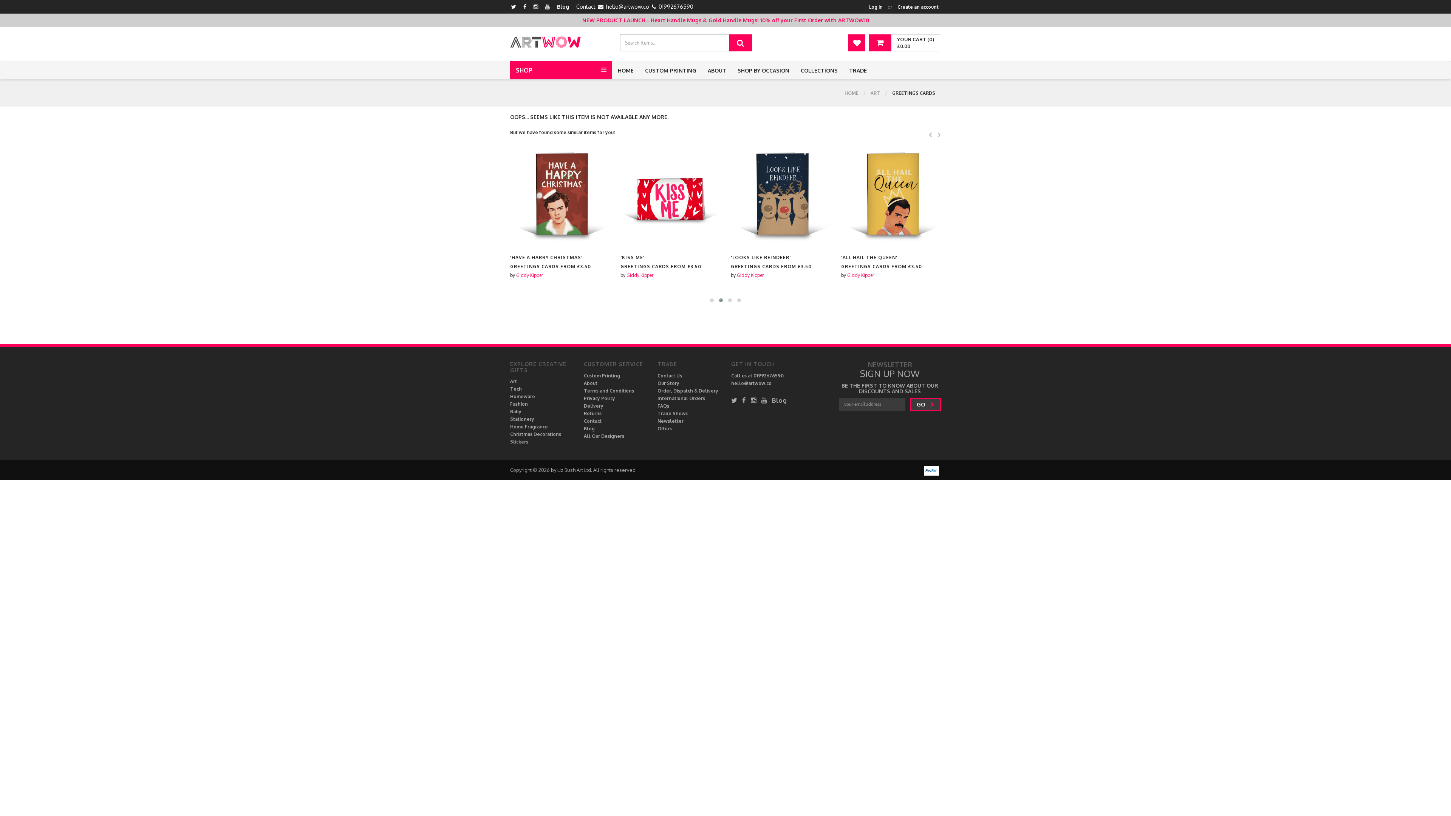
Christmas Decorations (535, 434)
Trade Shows (672, 413)
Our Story (668, 383)
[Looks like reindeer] (781, 197)
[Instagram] (535, 6)
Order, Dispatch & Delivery (687, 391)
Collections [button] (819, 70)
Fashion (519, 404)
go (922, 404)
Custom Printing (670, 70)
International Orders (681, 398)
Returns (593, 413)
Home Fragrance (529, 427)
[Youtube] (547, 6)
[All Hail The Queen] (891, 197)
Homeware (522, 396)
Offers (664, 428)
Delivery (593, 406)
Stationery (522, 419)
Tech (516, 389)
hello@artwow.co (627, 6)
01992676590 (676, 6)
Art (875, 93)
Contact (593, 421)
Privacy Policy (599, 398)
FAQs (663, 406)
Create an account (918, 7)
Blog (563, 6)
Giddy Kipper (529, 275)
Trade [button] (858, 70)
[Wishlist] (856, 42)
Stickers (519, 442)
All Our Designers (604, 436)
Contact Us (669, 376)
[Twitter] (513, 6)
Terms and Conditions (609, 391)
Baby (515, 411)
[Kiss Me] (670, 197)
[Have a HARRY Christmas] (560, 197)
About (717, 70)
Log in (876, 7)
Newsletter (670, 421)
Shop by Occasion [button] (763, 70)
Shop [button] (524, 70)
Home (626, 70)
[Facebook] (524, 6)
